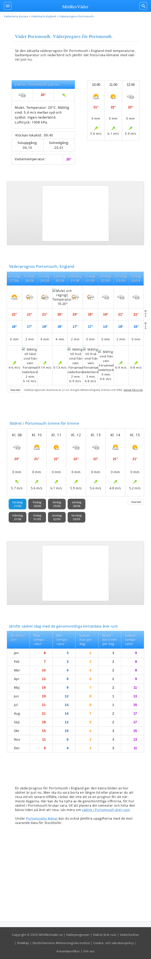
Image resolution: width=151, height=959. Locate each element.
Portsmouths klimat (42, 818)
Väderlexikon (129, 935)
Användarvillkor (68, 951)
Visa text (15, 390)
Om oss (89, 951)
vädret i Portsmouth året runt (106, 810)
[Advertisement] (75, 213)
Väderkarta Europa (16, 16)
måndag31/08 (17, 517)
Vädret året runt (104, 935)
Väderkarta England (43, 16)
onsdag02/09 (57, 517)
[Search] (143, 6)
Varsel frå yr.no (133, 390)
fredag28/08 (37, 504)
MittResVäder (75, 6)
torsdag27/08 (18, 504)
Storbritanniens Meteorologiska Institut (61, 943)
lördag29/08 (57, 504)
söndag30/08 (76, 504)
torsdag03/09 (77, 517)
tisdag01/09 (37, 517)
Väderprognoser (77, 935)
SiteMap (23, 943)
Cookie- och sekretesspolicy (113, 943)
